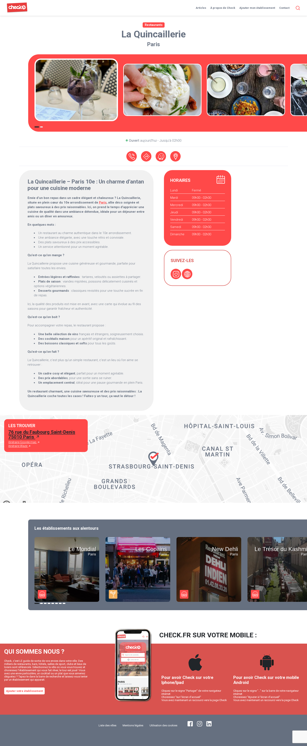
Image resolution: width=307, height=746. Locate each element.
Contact (284, 7)
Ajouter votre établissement (24, 691)
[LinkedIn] (209, 725)
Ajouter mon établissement (257, 7)
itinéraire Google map (22, 442)
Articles (201, 7)
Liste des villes (107, 725)
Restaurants (153, 25)
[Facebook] (190, 725)
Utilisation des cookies (163, 725)
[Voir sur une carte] (175, 156)
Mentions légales (133, 725)
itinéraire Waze (18, 446)
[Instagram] (176, 274)
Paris (153, 44)
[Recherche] (297, 8)
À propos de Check (222, 7)
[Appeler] (131, 156)
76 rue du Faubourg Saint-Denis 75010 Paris (41, 434)
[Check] (17, 11)
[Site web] (187, 274)
